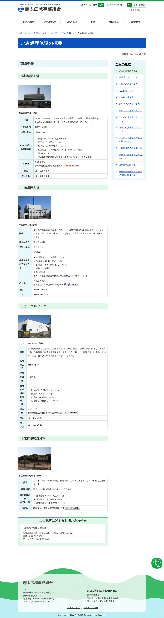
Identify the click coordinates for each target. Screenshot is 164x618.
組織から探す (40, 33)
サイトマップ (73, 607)
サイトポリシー (91, 607)
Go (129, 5)
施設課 (54, 33)
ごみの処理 (66, 33)
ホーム (27, 33)
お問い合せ (139, 10)
